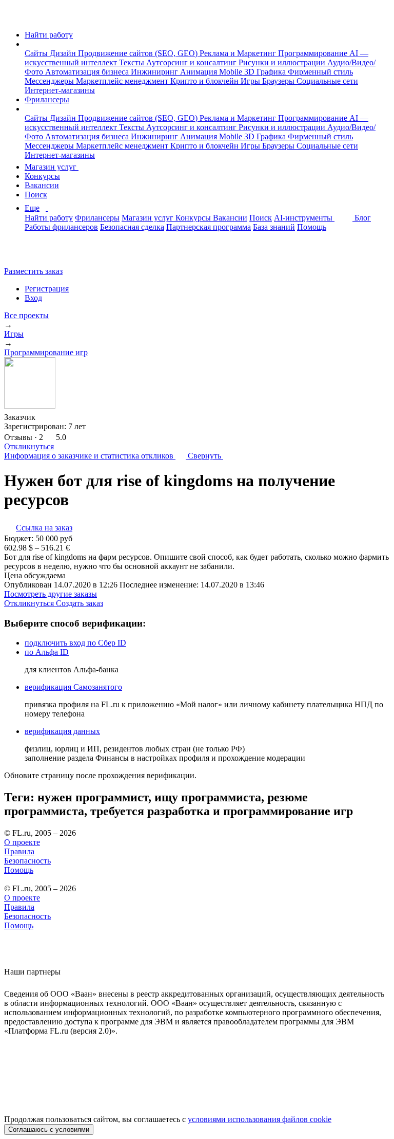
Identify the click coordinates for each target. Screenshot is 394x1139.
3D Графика (266, 71)
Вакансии (42, 185)
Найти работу (49, 34)
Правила (19, 851)
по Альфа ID (47, 652)
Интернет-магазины (60, 90)
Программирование (313, 53)
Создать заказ (79, 603)
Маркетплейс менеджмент (123, 81)
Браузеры (279, 81)
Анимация (199, 71)
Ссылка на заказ (44, 527)
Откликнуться (29, 446)
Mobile (231, 71)
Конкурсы (42, 176)
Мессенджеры (50, 81)
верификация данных (62, 731)
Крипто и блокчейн (205, 81)
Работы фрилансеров (61, 227)
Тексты (132, 62)
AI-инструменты (304, 217)
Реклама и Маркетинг (239, 53)
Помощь (311, 227)
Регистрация (47, 288)
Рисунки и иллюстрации (283, 62)
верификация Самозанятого (73, 687)
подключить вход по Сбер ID (75, 642)
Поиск (36, 194)
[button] (28, 44)
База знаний (274, 227)
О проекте (22, 842)
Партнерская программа (208, 227)
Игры (251, 81)
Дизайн (64, 53)
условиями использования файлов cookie (259, 1119)
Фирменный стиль (320, 71)
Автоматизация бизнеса (88, 71)
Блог (362, 217)
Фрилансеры (47, 99)
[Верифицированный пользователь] (45, 416)
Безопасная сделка (132, 227)
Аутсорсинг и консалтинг (192, 62)
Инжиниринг (155, 71)
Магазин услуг (51, 166)
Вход (33, 297)
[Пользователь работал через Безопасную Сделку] (62, 417)
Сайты (37, 53)
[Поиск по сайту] (33, 253)
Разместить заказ (33, 271)
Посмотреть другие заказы (50, 594)
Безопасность (27, 860)
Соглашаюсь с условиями (48, 1129)
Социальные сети (327, 81)
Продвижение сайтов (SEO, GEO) (139, 53)
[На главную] (13, 17)
